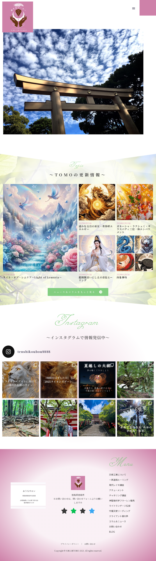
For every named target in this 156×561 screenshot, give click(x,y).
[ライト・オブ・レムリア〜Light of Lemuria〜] (40, 228)
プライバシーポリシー (70, 544)
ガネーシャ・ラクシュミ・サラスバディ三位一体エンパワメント (134, 229)
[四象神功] (135, 253)
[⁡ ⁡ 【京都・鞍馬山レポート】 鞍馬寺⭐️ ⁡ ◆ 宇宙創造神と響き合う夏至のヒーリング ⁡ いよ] (59, 418)
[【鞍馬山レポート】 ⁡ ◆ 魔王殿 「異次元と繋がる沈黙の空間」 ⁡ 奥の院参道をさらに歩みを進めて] (135, 379)
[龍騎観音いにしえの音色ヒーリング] (97, 253)
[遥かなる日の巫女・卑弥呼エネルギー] (97, 202)
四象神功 (122, 277)
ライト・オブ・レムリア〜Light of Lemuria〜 (32, 277)
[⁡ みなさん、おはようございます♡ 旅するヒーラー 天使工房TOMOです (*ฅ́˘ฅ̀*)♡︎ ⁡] (20, 379)
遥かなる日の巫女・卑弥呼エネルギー (96, 227)
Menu (133, 8)
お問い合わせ (89, 544)
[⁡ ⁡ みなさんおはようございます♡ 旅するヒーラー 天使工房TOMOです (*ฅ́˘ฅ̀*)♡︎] (97, 418)
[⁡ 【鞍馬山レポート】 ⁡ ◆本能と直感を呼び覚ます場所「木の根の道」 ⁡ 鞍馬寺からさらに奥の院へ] (20, 418)
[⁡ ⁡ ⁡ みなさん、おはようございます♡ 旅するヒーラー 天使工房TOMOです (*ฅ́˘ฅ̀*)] (59, 379)
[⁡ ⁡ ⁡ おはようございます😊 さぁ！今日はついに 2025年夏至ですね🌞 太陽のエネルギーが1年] (135, 418)
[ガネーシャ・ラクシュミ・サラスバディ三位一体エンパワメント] (135, 202)
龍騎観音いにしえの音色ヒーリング (96, 279)
